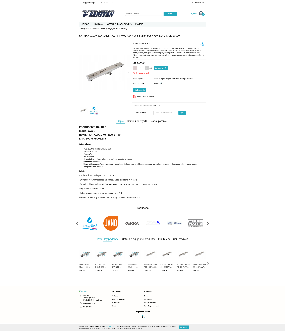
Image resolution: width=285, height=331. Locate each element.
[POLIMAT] (195, 223)
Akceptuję (183, 327)
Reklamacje (116, 302)
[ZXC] (131, 223)
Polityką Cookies (110, 326)
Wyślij (182, 113)
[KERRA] (110, 223)
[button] (116, 291)
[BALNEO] (202, 43)
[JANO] (89, 223)
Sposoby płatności (118, 299)
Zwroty (114, 306)
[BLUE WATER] (153, 223)
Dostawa (115, 296)
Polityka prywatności (151, 306)
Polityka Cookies (150, 302)
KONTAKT (139, 24)
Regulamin (148, 299)
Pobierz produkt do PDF (145, 97)
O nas (146, 296)
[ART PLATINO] (174, 223)
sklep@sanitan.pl (89, 303)
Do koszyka (159, 68)
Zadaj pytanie (140, 90)
